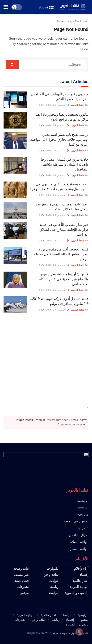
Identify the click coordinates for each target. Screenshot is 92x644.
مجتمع (24, 593)
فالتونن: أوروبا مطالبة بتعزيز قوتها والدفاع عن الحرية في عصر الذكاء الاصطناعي (63, 279)
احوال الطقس (78, 535)
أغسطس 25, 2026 (56, 195)
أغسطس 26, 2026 (56, 105)
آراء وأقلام (81, 568)
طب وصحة (21, 568)
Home (60, 21)
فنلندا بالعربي (77, 105)
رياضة (54, 587)
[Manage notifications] (79, 632)
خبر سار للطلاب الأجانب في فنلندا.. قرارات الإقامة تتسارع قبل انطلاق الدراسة (62, 229)
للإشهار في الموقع (76, 521)
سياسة (54, 593)
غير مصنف (21, 574)
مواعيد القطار (79, 549)
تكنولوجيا (52, 568)
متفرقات (23, 587)
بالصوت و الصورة (76, 593)
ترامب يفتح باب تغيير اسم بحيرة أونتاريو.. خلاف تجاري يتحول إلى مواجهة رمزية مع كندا (59, 139)
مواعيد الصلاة (79, 542)
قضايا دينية (21, 581)
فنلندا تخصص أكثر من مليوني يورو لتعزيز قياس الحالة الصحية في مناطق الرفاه (60, 254)
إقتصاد (84, 574)
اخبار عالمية (80, 581)
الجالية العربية (79, 587)
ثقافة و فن (51, 574)
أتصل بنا (82, 528)
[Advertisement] (46, 358)
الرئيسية (82, 500)
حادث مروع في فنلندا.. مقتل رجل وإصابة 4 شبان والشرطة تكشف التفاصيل (64, 164)
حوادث (54, 581)
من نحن (82, 514)
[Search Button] (12, 64)
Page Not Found (77, 21)
